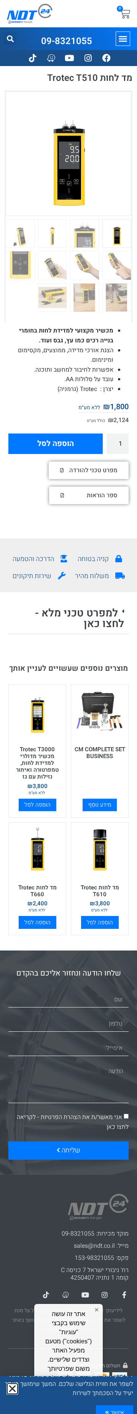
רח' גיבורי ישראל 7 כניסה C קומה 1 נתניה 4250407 (95, 1274)
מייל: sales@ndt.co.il (101, 1245)
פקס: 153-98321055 (102, 1258)
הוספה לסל (55, 443)
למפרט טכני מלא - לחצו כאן (79, 618)
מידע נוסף (99, 805)
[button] (123, 39)
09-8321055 (66, 41)
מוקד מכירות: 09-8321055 (95, 1233)
